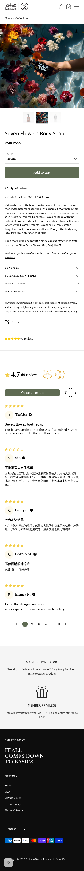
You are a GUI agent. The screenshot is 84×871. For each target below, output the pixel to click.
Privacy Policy (13, 798)
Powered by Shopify (54, 859)
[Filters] (66, 392)
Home (8, 18)
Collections (21, 18)
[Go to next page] (66, 624)
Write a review (32, 393)
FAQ (7, 791)
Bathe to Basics (34, 859)
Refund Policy (13, 804)
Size (10, 154)
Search (8, 785)
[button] (12, 338)
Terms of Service (14, 810)
